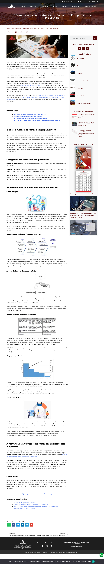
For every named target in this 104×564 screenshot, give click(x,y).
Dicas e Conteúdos (16, 28)
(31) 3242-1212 (72, 545)
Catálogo (45, 6)
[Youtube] (87, 48)
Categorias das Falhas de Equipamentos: (28, 116)
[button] (9, 525)
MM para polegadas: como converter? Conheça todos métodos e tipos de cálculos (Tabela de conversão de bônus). (86, 133)
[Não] (102, 561)
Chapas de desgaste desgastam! (24, 503)
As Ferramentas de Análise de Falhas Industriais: (30, 118)
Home (23, 6)
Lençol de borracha (83, 81)
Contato (74, 6)
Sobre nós (33, 6)
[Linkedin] (79, 48)
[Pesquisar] (95, 38)
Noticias (54, 6)
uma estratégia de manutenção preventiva (51, 95)
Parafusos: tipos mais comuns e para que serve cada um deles (86, 116)
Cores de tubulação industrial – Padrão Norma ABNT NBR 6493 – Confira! (86, 124)
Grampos (80, 88)
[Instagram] (83, 48)
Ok (93, 561)
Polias (79, 66)
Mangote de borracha (83, 96)
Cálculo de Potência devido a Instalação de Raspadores (31, 504)
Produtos (65, 6)
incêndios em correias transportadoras (32, 85)
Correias (79, 73)
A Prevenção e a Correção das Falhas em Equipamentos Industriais (37, 120)
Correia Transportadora (84, 103)
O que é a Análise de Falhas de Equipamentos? (30, 114)
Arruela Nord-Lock (83, 58)
